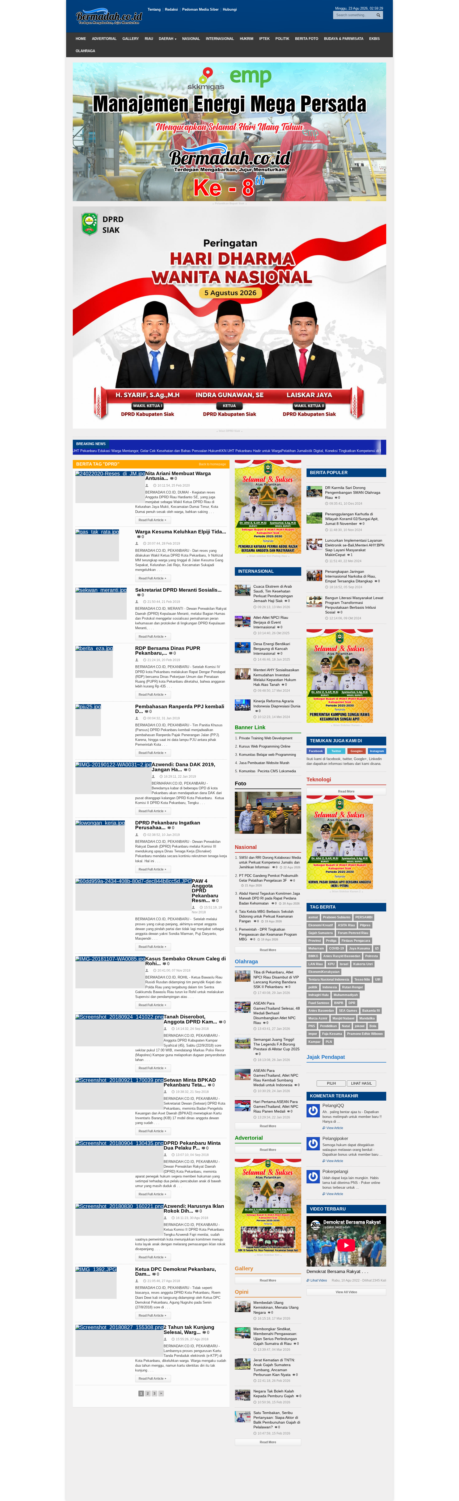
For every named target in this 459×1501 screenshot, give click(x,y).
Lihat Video (317, 1280)
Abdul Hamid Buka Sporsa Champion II (378, 451)
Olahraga (85, 51)
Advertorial (104, 39)
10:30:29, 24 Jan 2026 (271, 1091)
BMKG (313, 956)
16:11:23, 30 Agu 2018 (190, 1218)
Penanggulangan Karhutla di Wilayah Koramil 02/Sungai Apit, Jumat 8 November (352, 519)
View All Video (346, 1292)
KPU (331, 964)
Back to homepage (212, 464)
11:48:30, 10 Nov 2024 (343, 530)
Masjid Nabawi (343, 1018)
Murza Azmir (318, 1018)
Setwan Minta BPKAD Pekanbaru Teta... (190, 1082)
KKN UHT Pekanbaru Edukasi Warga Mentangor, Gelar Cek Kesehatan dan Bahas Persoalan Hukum (83, 451)
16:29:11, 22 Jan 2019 (178, 776)
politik (312, 987)
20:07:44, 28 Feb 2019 (161, 543)
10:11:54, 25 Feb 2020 (171, 485)
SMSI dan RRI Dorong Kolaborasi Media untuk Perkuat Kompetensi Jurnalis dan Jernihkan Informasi (270, 862)
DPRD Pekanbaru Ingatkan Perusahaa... (167, 825)
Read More (268, 950)
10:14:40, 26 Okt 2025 (271, 633)
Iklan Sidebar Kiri (268, 1255)
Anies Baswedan (321, 1011)
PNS (311, 1026)
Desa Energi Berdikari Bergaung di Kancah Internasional (271, 649)
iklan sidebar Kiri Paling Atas (268, 556)
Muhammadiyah (346, 995)
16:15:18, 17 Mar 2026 (271, 1318)
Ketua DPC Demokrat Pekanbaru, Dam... (175, 1271)
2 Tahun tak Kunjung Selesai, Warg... (189, 1329)
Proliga (331, 941)
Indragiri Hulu (318, 995)
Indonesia (329, 987)
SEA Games (348, 1011)
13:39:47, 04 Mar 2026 (271, 1349)
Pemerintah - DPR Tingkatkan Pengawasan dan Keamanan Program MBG (268, 934)
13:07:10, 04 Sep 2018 (190, 1155)
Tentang (154, 9)
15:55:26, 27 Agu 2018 (190, 1339)
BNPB (338, 1003)
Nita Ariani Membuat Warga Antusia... (178, 476)
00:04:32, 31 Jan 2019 (161, 718)
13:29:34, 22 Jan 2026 (271, 1117)
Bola (372, 1026)
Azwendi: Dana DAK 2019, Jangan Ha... (183, 767)
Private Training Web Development (265, 738)
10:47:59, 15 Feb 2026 (271, 1433)
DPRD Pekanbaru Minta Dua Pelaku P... (192, 1145)
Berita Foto (306, 39)
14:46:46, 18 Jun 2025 (271, 659)
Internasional (220, 39)
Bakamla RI (371, 1011)
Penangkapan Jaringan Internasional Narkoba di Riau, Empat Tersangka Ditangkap (350, 576)
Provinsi (314, 941)
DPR (351, 1003)
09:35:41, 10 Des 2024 (343, 503)
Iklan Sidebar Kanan (346, 725)
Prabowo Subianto (336, 917)
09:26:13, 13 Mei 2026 (271, 607)
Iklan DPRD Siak (229, 431)
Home (81, 39)
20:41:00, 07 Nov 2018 (171, 970)
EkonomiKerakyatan (323, 972)
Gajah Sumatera (320, 933)
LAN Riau (315, 964)
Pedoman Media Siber (200, 9)
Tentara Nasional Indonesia (328, 979)
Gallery (130, 39)
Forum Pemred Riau (353, 933)
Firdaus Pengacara (356, 941)
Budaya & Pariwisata (343, 39)
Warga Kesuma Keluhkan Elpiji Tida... (180, 531)
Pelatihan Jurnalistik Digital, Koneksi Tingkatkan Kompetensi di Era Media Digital (285, 451)
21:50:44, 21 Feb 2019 (161, 602)
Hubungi (230, 9)
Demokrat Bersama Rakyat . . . (337, 1271)
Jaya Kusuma (359, 948)
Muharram (316, 948)
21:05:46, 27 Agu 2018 (161, 1281)
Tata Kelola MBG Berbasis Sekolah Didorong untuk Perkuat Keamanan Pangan (266, 916)
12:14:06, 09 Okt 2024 (343, 618)
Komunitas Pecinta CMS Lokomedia (267, 771)
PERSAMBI (363, 917)
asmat (313, 917)
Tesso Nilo (362, 979)
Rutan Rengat (352, 987)
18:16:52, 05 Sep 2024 (343, 587)
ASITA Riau (346, 925)
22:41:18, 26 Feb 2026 (271, 1381)
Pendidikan (328, 1026)
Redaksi (171, 9)
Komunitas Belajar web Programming (267, 755)
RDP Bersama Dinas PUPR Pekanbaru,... (167, 650)
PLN (329, 1042)
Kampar (314, 1042)
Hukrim (246, 39)
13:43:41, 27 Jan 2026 (271, 1029)
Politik (282, 39)
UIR (378, 979)
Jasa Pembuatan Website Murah (264, 763)
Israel (344, 964)
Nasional (191, 39)
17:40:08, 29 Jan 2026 (271, 993)
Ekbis (374, 39)
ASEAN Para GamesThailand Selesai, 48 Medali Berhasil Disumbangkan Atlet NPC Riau (276, 1013)
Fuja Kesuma (332, 1034)
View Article (332, 1128)
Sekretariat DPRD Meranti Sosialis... (178, 590)
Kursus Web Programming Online (264, 746)
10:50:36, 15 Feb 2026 (271, 1402)
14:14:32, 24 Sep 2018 (190, 1029)
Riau (149, 39)
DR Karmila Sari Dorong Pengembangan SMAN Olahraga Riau (352, 492)
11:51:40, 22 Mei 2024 (343, 561)
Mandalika (367, 1018)
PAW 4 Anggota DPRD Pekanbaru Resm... (205, 890)
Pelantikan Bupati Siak (229, 203)
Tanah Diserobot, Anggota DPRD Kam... (190, 1019)
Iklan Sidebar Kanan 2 (346, 891)
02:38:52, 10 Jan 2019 (161, 835)
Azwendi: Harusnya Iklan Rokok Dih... (194, 1208)
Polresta (371, 956)
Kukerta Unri (363, 964)
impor (312, 1034)
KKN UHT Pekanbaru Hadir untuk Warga (192, 451)
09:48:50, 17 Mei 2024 (271, 691)
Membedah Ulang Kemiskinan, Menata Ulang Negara (276, 1307)
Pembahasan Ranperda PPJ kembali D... (179, 709)
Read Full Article (152, 520)
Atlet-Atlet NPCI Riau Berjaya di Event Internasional (270, 622)
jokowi (359, 1026)
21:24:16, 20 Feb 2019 (161, 660)
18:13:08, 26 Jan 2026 (271, 1060)
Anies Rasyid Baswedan (341, 956)
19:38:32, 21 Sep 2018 (190, 1092)
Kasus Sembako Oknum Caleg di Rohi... (185, 961)
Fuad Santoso (318, 1003)
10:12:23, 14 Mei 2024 (271, 717)
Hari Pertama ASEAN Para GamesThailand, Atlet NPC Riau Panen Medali (275, 1106)
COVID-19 (336, 948)
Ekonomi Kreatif (320, 925)
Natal (346, 1026)
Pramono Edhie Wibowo (365, 1034)
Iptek (264, 39)
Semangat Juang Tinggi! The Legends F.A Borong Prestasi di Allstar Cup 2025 (276, 1044)
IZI (377, 948)
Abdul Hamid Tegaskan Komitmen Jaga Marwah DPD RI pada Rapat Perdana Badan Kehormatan (269, 898)
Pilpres (365, 925)
